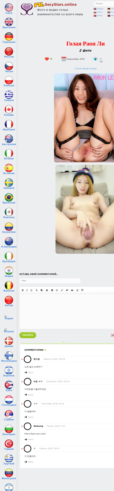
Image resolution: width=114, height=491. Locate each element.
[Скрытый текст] (67, 290)
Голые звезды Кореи (85, 69)
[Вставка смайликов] (57, 290)
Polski (99, 12)
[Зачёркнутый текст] (36, 290)
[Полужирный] (22, 290)
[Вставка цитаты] (72, 290)
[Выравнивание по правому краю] (51, 290)
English (100, 9)
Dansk (100, 15)
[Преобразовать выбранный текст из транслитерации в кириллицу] (77, 290)
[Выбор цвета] (62, 290)
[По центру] (46, 290)
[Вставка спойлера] (82, 290)
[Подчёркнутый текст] (31, 290)
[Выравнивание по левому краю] (41, 290)
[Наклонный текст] (27, 290)
